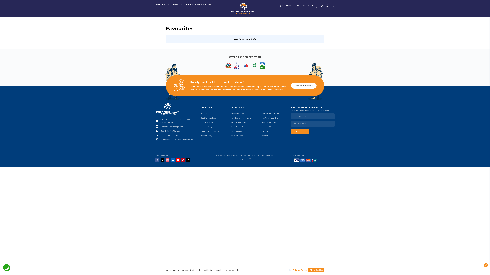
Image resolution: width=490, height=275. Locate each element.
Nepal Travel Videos (239, 122)
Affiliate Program (208, 127)
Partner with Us (207, 122)
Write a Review (237, 136)
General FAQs (266, 127)
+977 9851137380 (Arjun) (170, 135)
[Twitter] (162, 160)
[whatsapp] (6, 267)
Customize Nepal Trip (270, 113)
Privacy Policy (206, 136)
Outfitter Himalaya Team (211, 118)
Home (168, 20)
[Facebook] (157, 160)
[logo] (177, 109)
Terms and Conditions (210, 131)
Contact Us (265, 136)
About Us (204, 113)
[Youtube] (178, 160)
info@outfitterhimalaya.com (171, 126)
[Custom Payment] (314, 160)
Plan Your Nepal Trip (269, 118)
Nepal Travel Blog (268, 122)
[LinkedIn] (173, 160)
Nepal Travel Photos (239, 127)
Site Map (264, 131)
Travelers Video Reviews (241, 118)
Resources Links (237, 113)
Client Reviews (237, 131)
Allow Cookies (316, 270)
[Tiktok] (188, 160)
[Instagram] (167, 160)
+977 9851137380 (291, 6)
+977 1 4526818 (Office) (170, 131)
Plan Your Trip (309, 6)
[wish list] (321, 5)
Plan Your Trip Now (304, 85)
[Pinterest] (183, 160)
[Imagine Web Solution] (249, 159)
